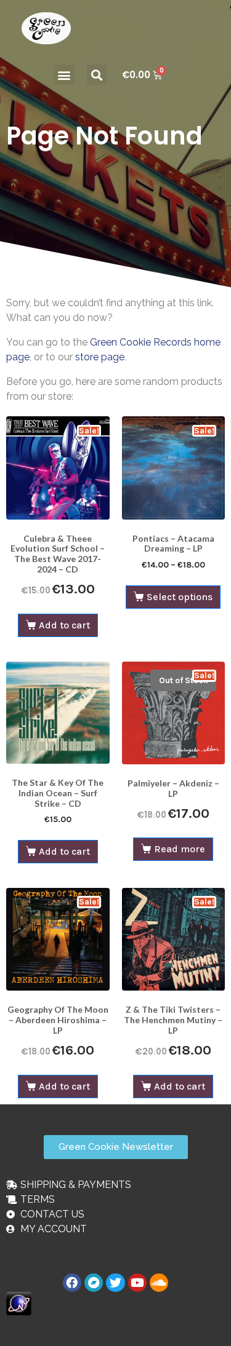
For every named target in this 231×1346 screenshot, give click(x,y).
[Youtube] (137, 1282)
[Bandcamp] (93, 1282)
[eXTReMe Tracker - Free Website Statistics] (18, 1302)
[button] (64, 75)
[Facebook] (72, 1282)
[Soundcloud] (159, 1282)
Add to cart (64, 625)
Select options (180, 597)
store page (99, 357)
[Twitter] (115, 1282)
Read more (179, 849)
